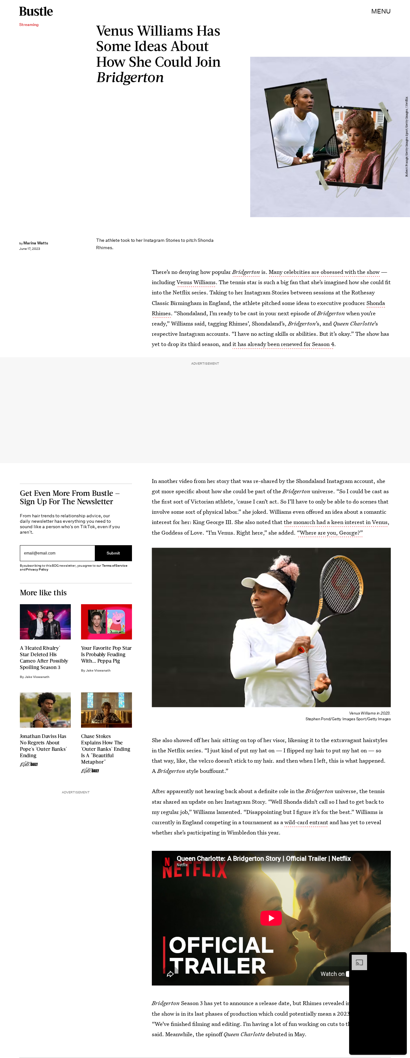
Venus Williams (196, 282)
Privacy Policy (37, 569)
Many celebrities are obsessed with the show (324, 271)
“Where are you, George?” (330, 532)
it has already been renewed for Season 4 (283, 344)
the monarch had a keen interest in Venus (336, 522)
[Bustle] (36, 11)
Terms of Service (114, 565)
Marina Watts (35, 243)
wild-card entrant (306, 822)
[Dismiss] (400, 958)
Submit (113, 553)
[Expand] (356, 958)
